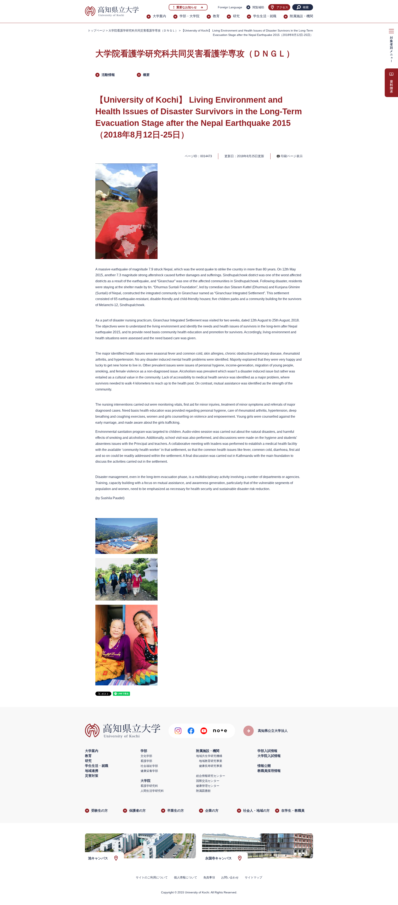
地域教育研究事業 (210, 761)
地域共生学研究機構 (209, 756)
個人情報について (185, 877)
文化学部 (146, 756)
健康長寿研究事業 (210, 766)
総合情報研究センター (210, 775)
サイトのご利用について (152, 877)
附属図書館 (203, 790)
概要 (146, 75)
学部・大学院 (189, 16)
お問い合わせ (230, 877)
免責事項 (209, 877)
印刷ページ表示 (292, 156)
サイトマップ (253, 877)
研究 (236, 16)
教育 (216, 16)
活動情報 (108, 75)
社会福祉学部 (149, 766)
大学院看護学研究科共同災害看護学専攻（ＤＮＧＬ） (143, 30)
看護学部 (146, 761)
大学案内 (159, 16)
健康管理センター (207, 785)
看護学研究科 (149, 785)
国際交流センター (207, 780)
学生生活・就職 (264, 16)
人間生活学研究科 (152, 790)
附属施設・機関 (301, 16)
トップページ (96, 30)
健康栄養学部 (149, 770)
